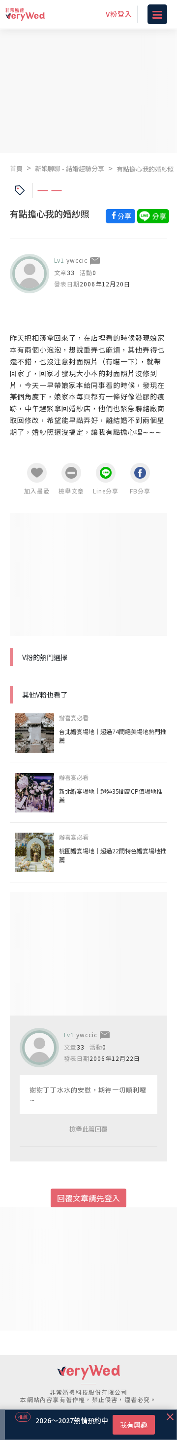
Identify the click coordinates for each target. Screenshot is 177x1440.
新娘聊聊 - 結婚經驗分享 (69, 168)
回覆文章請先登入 (88, 1198)
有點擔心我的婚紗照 (145, 169)
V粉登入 (119, 14)
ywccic (77, 260)
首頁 (16, 168)
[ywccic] (29, 273)
